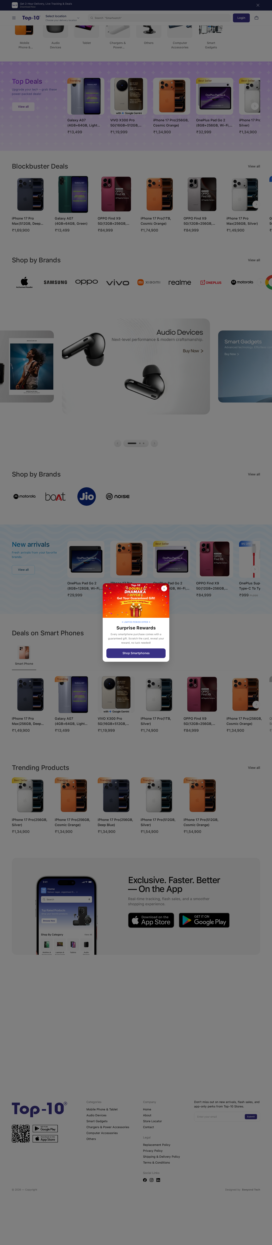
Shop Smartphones (136, 653)
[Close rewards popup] (164, 588)
